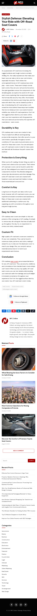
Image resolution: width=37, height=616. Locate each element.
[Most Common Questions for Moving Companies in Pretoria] (18, 392)
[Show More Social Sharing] (21, 36)
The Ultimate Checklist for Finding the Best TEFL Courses (18, 511)
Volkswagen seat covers (10, 289)
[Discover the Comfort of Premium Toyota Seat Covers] (18, 425)
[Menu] (3, 3)
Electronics (5, 545)
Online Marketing (7, 568)
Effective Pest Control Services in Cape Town (15, 473)
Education (5, 542)
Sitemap (20, 610)
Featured (4, 551)
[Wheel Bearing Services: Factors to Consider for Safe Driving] (18, 359)
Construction (6, 540)
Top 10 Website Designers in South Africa (14, 514)
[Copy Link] (18, 36)
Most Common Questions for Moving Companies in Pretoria (15, 407)
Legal (3, 560)
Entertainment (6, 548)
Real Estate (5, 571)
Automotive (6, 14)
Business (4, 537)
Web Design (5, 591)
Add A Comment (18, 450)
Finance (4, 554)
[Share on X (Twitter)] (12, 36)
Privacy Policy (27, 610)
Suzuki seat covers (17, 286)
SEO (3, 577)
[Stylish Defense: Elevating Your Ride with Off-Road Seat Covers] (18, 56)
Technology (5, 583)
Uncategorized (6, 588)
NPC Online (10, 29)
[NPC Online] (18, 3)
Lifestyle (4, 563)
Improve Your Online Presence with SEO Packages (16, 518)
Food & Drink (6, 557)
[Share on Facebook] (9, 36)
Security (4, 574)
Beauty (4, 534)
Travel (3, 586)
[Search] (34, 3)
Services (4, 580)
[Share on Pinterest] (15, 36)
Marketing (5, 565)
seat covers (14, 261)
